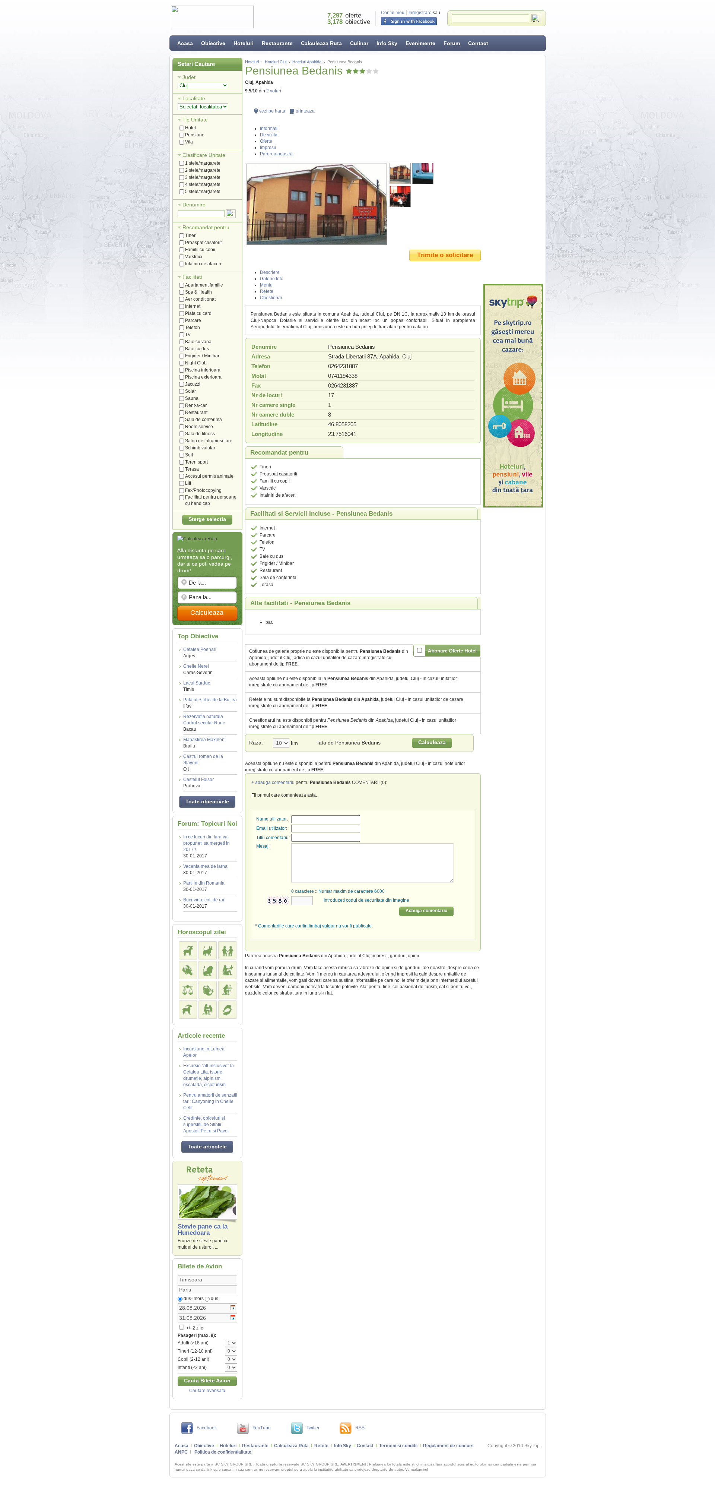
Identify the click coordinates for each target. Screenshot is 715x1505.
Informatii (269, 128)
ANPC (181, 1452)
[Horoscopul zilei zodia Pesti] (227, 1009)
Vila (189, 142)
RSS (360, 1427)
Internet (192, 306)
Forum (452, 43)
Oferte (266, 141)
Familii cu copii (200, 249)
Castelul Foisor (198, 782)
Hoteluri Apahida (306, 62)
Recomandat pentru (205, 227)
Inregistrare (420, 12)
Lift (188, 483)
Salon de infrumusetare (208, 440)
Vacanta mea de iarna (205, 866)
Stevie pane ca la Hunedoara (203, 1229)
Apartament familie (204, 285)
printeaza (305, 111)
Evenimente (420, 43)
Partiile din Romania (204, 883)
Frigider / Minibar (202, 355)
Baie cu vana (198, 341)
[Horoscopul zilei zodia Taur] (207, 950)
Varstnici (193, 256)
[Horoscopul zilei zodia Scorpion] (207, 990)
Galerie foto (271, 278)
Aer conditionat (200, 299)
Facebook (207, 1427)
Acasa (185, 43)
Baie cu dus (197, 348)
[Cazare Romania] (513, 396)
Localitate (193, 98)
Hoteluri (243, 43)
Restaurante (277, 43)
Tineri (191, 235)
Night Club (196, 363)
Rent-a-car (196, 405)
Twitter (313, 1427)
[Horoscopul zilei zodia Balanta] (188, 990)
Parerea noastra (276, 153)
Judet (189, 77)
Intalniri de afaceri (203, 263)
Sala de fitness (200, 433)
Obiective (213, 43)
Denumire (194, 205)
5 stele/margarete (202, 191)
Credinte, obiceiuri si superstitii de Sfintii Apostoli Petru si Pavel (206, 1125)
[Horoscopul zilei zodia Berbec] (188, 950)
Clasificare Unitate (203, 155)
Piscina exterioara (203, 377)
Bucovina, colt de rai (203, 899)
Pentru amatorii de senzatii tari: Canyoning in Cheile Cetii (210, 1101)
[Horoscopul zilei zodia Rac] (188, 970)
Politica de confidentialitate (222, 1452)
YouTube (261, 1427)
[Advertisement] (513, 169)
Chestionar (271, 297)
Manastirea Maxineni (204, 743)
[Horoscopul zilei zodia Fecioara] (227, 970)
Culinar (359, 43)
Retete (266, 291)
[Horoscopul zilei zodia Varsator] (207, 1009)
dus (214, 1298)
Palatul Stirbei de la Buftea (210, 703)
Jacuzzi (192, 384)
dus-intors (194, 1298)
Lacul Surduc (196, 686)
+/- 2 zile (194, 1328)
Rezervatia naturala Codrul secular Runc (204, 723)
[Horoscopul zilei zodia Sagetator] (227, 990)
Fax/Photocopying (203, 490)
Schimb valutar (200, 447)
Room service (199, 426)
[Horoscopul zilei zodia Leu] (207, 970)
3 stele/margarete (202, 177)
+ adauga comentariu (273, 782)
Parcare (193, 320)
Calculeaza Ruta (321, 43)
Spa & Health (198, 292)
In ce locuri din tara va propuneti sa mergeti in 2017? (206, 843)
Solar (190, 391)
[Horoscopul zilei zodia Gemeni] (227, 950)
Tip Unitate (195, 120)
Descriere (270, 272)
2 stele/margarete (202, 170)
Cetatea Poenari (199, 652)
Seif (189, 455)
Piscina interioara (202, 370)
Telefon (192, 327)
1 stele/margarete (202, 163)
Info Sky (386, 43)
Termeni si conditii (398, 1445)
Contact (478, 43)
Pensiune (194, 134)
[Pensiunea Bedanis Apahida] (317, 204)
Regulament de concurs (448, 1445)
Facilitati (192, 277)
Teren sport (196, 462)
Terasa (192, 469)
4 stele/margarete (202, 184)
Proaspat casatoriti (204, 242)
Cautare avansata (207, 1390)
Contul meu (392, 12)
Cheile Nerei (198, 669)
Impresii (268, 147)
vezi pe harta (272, 111)
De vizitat (269, 134)
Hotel (190, 127)
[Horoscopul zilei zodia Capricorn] (188, 1009)
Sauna (191, 398)
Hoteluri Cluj (275, 62)
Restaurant (196, 412)
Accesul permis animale (209, 476)
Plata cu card (198, 313)
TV (188, 334)
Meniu (266, 285)
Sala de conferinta (203, 419)
